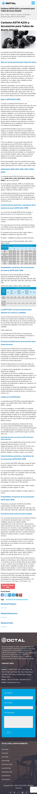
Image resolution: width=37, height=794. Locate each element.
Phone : (4, 679)
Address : (5, 669)
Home (2, 14)
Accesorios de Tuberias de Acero (17, 599)
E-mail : (4, 682)
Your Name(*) (8, 693)
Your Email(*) (8, 703)
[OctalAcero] (10, 3)
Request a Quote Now (8, 586)
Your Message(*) (9, 712)
